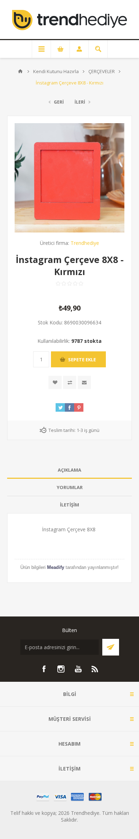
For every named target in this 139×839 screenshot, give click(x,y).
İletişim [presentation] (69, 504)
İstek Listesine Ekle (55, 382)
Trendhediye (85, 243)
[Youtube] (78, 669)
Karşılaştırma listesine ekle (69, 382)
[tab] (69, 470)
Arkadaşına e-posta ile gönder (84, 382)
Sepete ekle (82, 359)
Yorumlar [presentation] (70, 487)
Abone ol (110, 647)
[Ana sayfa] (20, 71)
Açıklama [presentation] (69, 470)
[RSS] (95, 669)
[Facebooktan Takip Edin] (44, 669)
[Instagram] (61, 669)
